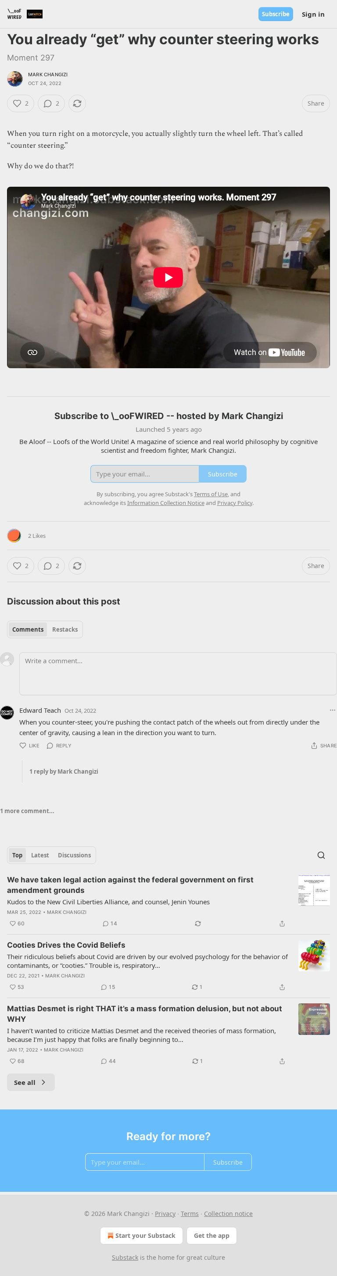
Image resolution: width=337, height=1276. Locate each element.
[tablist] (45, 629)
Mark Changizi (48, 74)
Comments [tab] (27, 629)
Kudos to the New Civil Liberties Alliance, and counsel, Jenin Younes (108, 901)
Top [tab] (17, 855)
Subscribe (276, 14)
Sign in (313, 14)
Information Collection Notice (165, 503)
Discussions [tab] (74, 855)
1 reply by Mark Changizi (63, 771)
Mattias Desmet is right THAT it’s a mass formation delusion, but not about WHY (144, 1014)
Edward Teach (40, 710)
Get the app (211, 1235)
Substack (125, 1257)
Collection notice (228, 1213)
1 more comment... (27, 811)
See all (25, 1082)
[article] (168, 901)
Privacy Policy (234, 503)
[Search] (321, 855)
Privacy (165, 1213)
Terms (190, 1213)
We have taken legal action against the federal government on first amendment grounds (130, 885)
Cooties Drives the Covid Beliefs (66, 945)
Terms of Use (211, 494)
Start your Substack (145, 1235)
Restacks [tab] (65, 629)
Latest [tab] (40, 855)
